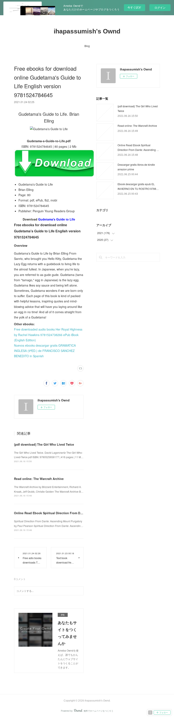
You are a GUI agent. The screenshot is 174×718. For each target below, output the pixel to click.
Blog (87, 46)
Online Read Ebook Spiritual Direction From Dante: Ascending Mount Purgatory (71, 513)
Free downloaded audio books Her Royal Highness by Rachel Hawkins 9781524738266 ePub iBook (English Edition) (48, 334)
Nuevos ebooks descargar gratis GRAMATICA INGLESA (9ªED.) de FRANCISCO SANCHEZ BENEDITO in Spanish (45, 350)
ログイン (160, 8)
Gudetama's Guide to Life (56, 219)
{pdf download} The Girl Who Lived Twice (44, 444)
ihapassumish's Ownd (87, 31)
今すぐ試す (134, 7)
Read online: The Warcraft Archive (39, 479)
